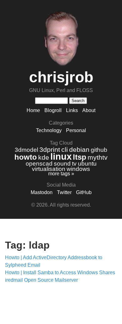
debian (79, 149)
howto (25, 157)
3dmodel (26, 150)
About (88, 110)
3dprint (49, 149)
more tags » (61, 173)
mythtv (98, 157)
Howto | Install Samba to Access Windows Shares (60, 272)
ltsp (79, 157)
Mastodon (42, 192)
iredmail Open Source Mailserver (41, 280)
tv (74, 163)
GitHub (84, 192)
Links (72, 110)
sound (62, 163)
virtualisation (48, 169)
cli (64, 149)
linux (61, 157)
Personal (76, 130)
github (99, 150)
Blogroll (53, 110)
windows (78, 169)
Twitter (64, 192)
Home (33, 110)
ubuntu (87, 163)
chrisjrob (61, 77)
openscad (39, 163)
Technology (49, 130)
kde (43, 157)
